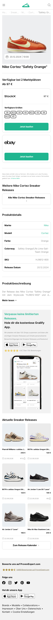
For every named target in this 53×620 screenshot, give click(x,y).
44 (44, 113)
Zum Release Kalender (25, 545)
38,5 (13, 113)
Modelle (16, 605)
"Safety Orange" (44, 12)
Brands (5, 605)
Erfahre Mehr (15, 178)
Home (5, 12)
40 (25, 113)
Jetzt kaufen (26, 126)
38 (7, 113)
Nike (23, 12)
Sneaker (15, 12)
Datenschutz (34, 608)
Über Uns (21, 608)
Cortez (32, 12)
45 (13, 116)
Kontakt (6, 611)
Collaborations (30, 605)
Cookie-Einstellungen (24, 611)
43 (38, 113)
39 (19, 113)
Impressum (7, 608)
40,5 (31, 113)
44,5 (7, 116)
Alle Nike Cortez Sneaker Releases (26, 197)
